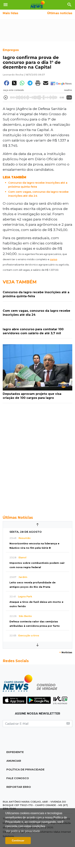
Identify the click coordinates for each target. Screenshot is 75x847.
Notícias (65, 652)
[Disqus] (37, 457)
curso (53, 259)
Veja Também (20, 282)
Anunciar (13, 760)
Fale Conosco (17, 778)
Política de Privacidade (25, 769)
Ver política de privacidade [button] (23, 831)
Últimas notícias (59, 13)
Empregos (11, 50)
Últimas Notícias (18, 517)
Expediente (15, 752)
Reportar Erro (18, 787)
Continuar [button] (18, 840)
